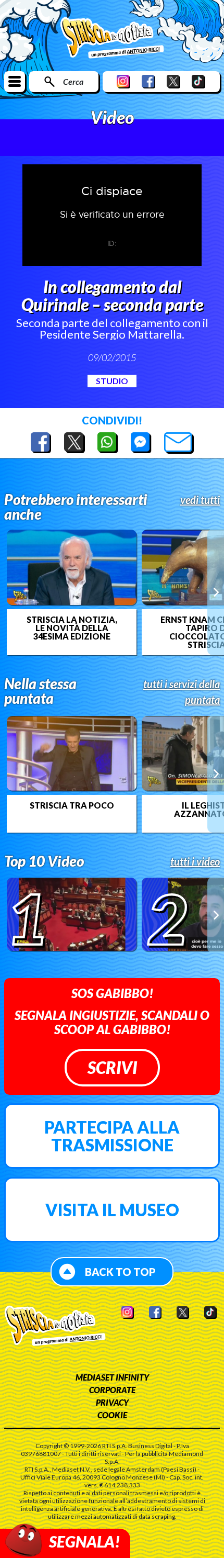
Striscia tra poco (72, 805)
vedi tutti (200, 500)
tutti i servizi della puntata (181, 692)
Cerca (73, 81)
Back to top (120, 1271)
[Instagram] (123, 81)
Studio (112, 381)
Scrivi (112, 1067)
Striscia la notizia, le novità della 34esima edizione (72, 628)
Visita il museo (112, 1210)
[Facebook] (148, 81)
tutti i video (195, 861)
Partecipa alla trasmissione (112, 1136)
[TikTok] (198, 81)
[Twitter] (173, 81)
